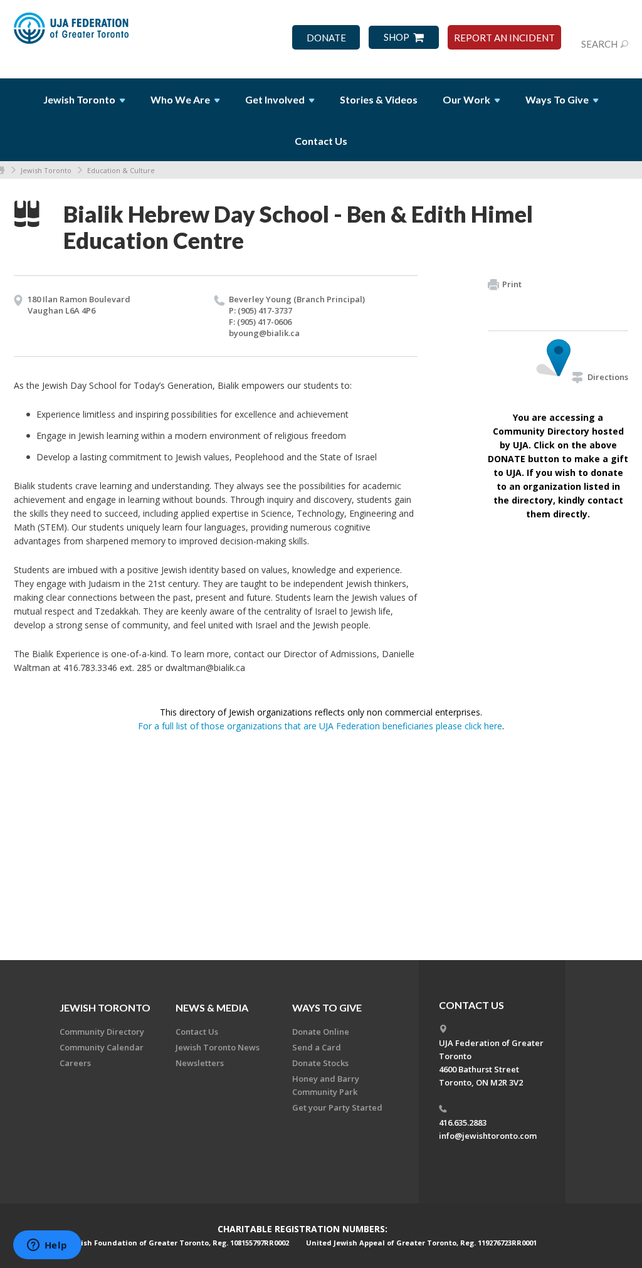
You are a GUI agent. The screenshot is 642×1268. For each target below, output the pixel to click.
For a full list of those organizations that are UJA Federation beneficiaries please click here (320, 726)
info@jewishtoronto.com (488, 1135)
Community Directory (102, 1031)
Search (599, 44)
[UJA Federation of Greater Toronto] (72, 33)
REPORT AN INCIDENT (504, 38)
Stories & (379, 99)
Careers (75, 1063)
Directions (607, 377)
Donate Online (320, 1031)
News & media (212, 1007)
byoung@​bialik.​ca (264, 333)
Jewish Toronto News (218, 1047)
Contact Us (321, 141)
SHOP (396, 37)
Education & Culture (121, 170)
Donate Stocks (320, 1063)
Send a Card (316, 1047)
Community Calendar (102, 1047)
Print (512, 284)
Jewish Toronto (46, 170)
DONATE (326, 38)
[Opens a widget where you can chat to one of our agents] (47, 1246)
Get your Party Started (337, 1107)
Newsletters (200, 1063)
